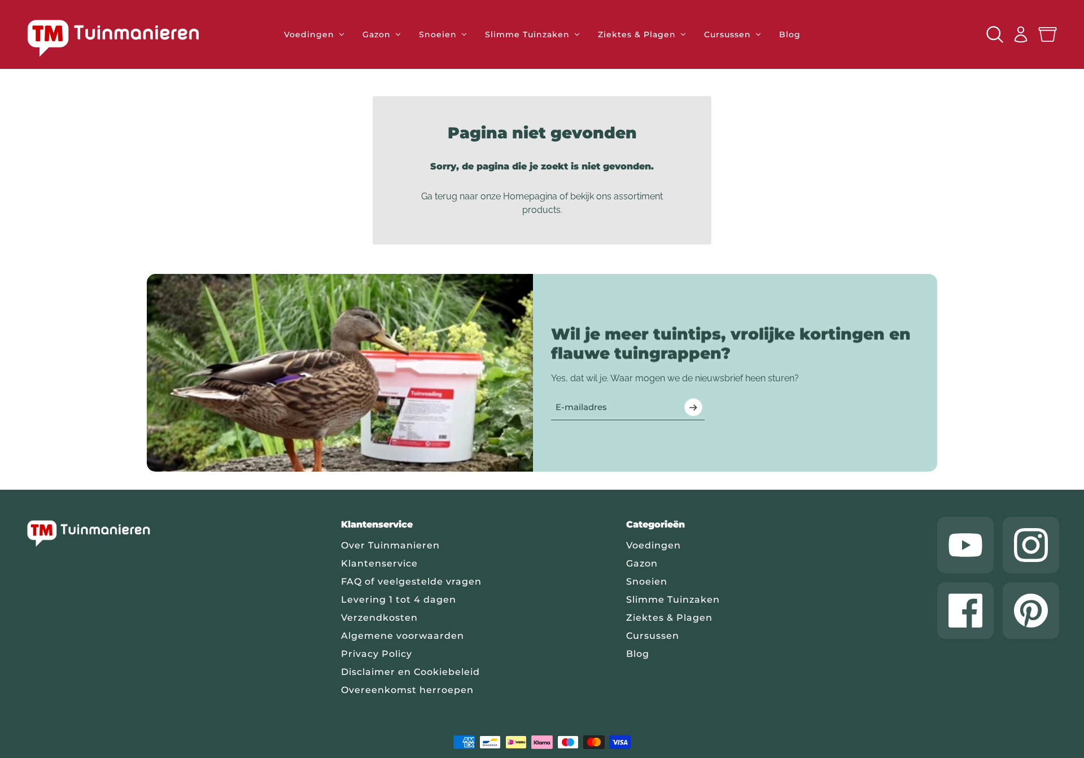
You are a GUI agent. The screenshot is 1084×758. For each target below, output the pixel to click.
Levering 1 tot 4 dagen (398, 599)
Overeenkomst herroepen (407, 690)
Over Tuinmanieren (390, 545)
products (541, 209)
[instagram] (1031, 545)
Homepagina (530, 196)
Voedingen (653, 545)
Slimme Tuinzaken (673, 599)
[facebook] (965, 610)
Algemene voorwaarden (402, 635)
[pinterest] (1031, 610)
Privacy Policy (376, 653)
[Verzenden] (693, 407)
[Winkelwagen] (1047, 34)
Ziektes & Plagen (669, 617)
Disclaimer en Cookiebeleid (410, 671)
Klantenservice (379, 563)
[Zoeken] (994, 34)
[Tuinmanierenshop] (126, 38)
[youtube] (965, 545)
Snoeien (646, 581)
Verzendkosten (379, 617)
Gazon (642, 563)
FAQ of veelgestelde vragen (411, 581)
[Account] (1020, 34)
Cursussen (652, 635)
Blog (637, 653)
